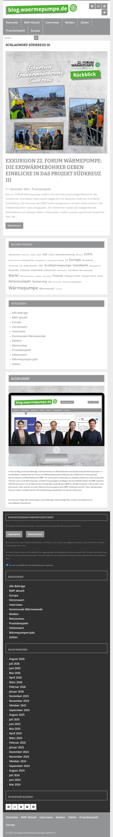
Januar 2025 (16, 747)
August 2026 (17, 659)
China (51, 254)
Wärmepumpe (23, 288)
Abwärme (25, 255)
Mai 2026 (14, 673)
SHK (50, 281)
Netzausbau (19, 345)
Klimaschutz (50, 270)
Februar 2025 (17, 742)
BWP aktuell (19, 317)
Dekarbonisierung (65, 254)
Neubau (38, 276)
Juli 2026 (14, 663)
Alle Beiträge (20, 313)
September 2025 (19, 710)
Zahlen (16, 364)
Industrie (25, 270)
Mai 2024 (14, 784)
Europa (75, 259)
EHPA (88, 254)
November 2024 (19, 756)
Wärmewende (46, 288)
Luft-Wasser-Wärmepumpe (80, 270)
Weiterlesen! (14, 225)
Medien (16, 340)
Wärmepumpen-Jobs (25, 359)
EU (66, 260)
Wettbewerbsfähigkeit (72, 282)
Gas (21, 265)
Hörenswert (19, 327)
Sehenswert (19, 354)
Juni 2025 (14, 724)
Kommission (62, 270)
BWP (45, 254)
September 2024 (19, 766)
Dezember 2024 (19, 752)
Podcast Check (88, 276)
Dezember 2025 (19, 696)
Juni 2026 (14, 668)
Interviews (18, 331)
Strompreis (57, 282)
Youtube (58, 289)
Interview (37, 270)
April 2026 (15, 677)
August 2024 (17, 770)
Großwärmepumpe (58, 265)
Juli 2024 (14, 775)
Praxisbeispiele (41, 189)
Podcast (58, 276)
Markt (14, 275)
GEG (41, 265)
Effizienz (79, 254)
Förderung (13, 265)
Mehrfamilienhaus (27, 276)
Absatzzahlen (15, 254)
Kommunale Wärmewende (28, 336)
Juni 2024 (14, 780)
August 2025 (17, 714)
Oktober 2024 (17, 761)
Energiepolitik (27, 260)
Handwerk (80, 265)
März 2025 (15, 738)
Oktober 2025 (17, 705)
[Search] (36, 38)
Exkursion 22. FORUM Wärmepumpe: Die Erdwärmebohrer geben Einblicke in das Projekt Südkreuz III (54, 170)
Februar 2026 (17, 687)
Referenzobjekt (20, 281)
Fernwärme (87, 260)
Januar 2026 (16, 691)
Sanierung (39, 281)
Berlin (39, 255)
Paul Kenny (47, 276)
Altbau (33, 255)
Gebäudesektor (31, 265)
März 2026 (15, 682)
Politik (100, 276)
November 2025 (19, 701)
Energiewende (40, 260)
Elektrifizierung (14, 260)
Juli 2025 (14, 719)
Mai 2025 (14, 728)
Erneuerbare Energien (55, 260)
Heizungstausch (95, 266)
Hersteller (14, 270)
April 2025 (15, 733)
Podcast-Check (72, 275)
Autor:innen (20, 378)
